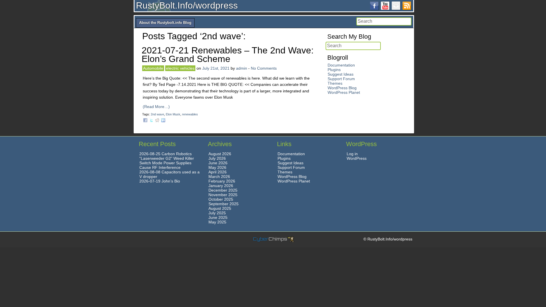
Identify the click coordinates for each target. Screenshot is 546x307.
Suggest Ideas (340, 74)
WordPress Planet (344, 92)
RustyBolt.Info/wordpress (187, 5)
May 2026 (217, 167)
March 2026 (219, 176)
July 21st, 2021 (215, 68)
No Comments (264, 68)
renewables (190, 114)
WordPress (357, 158)
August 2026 (219, 154)
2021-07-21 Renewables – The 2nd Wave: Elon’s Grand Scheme (228, 54)
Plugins (334, 69)
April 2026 (217, 172)
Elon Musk (173, 114)
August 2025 (219, 208)
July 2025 (217, 213)
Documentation (341, 65)
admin (241, 68)
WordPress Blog (342, 88)
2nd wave (157, 114)
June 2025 (218, 217)
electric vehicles (180, 68)
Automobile (153, 68)
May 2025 (217, 222)
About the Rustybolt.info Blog (165, 22)
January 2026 (220, 185)
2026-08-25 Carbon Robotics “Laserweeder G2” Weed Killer (166, 156)
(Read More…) (156, 106)
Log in (352, 154)
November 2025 (222, 194)
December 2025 (222, 190)
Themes (335, 83)
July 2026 (217, 158)
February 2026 (221, 181)
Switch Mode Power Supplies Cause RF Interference (165, 165)
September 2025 (223, 204)
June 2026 (218, 163)
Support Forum (341, 78)
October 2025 (220, 199)
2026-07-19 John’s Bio (159, 181)
